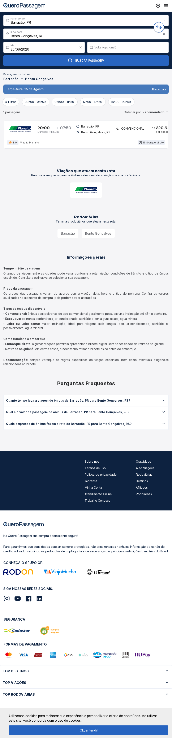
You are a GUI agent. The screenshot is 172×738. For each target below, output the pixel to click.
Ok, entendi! (89, 730)
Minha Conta (93, 487)
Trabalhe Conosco (98, 500)
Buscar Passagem (89, 60)
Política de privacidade (101, 474)
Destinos (142, 481)
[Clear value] (80, 47)
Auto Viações (145, 468)
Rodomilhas (144, 494)
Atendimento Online (98, 494)
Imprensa (91, 481)
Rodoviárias (144, 474)
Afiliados (142, 487)
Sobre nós (92, 461)
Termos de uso (95, 468)
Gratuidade (143, 461)
